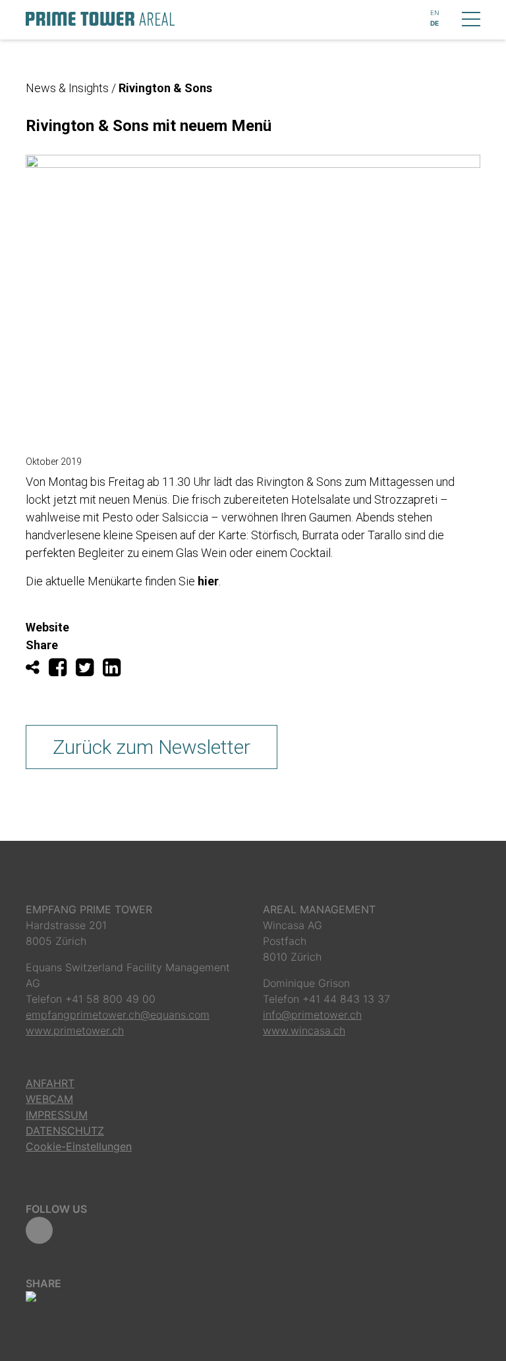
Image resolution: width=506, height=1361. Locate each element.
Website (47, 627)
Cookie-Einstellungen (79, 1146)
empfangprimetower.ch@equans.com (118, 1014)
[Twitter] (89, 671)
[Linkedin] (115, 671)
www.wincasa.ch (304, 1030)
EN (434, 12)
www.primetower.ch (75, 1030)
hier (208, 581)
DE (434, 23)
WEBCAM (49, 1099)
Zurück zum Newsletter (151, 747)
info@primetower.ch (312, 1014)
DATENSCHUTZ (65, 1130)
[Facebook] (62, 671)
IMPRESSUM (57, 1114)
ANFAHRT (50, 1083)
